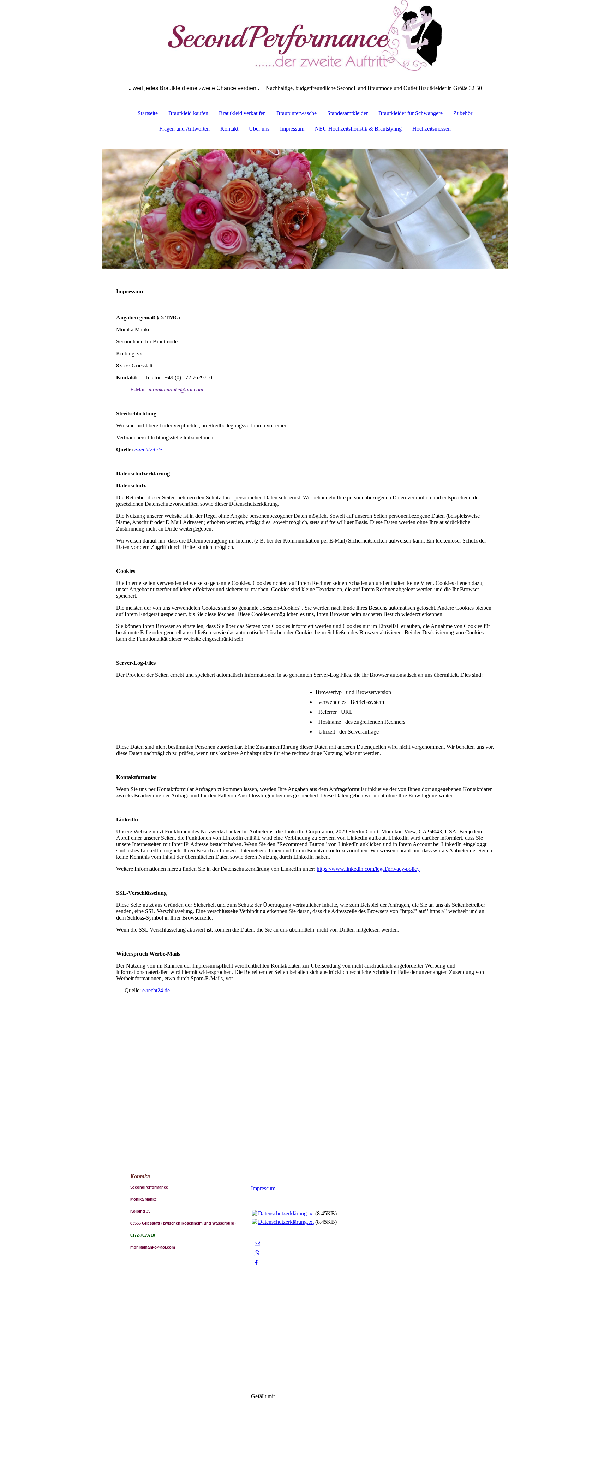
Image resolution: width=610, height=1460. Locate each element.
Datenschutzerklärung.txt (286, 1213)
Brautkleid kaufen (188, 113)
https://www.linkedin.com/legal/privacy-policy (368, 869)
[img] (305, 35)
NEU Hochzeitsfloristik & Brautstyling (358, 129)
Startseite (148, 113)
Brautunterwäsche (296, 113)
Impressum (292, 129)
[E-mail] (257, 1243)
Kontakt (229, 129)
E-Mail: (166, 390)
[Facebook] (256, 1263)
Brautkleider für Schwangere (410, 113)
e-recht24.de (148, 450)
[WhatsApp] (257, 1253)
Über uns (259, 129)
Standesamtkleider (347, 113)
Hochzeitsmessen (431, 129)
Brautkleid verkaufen (242, 113)
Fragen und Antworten (184, 129)
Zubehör (462, 113)
